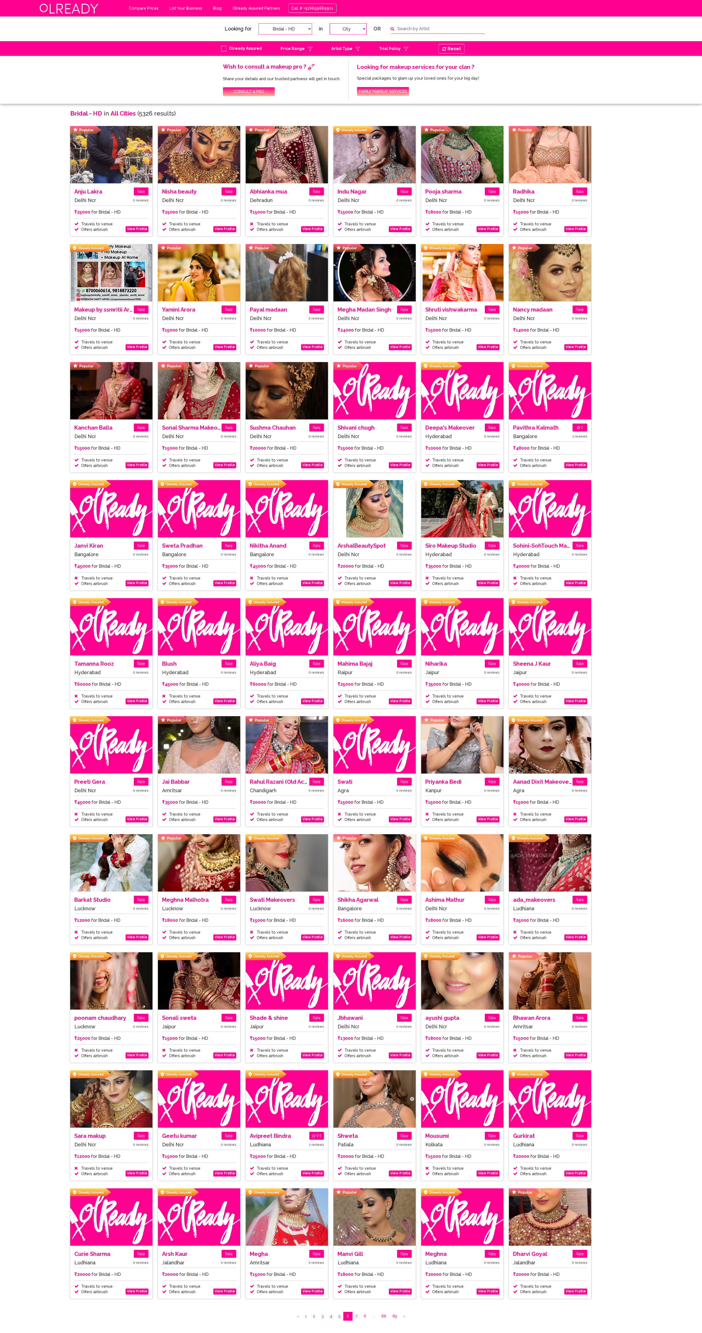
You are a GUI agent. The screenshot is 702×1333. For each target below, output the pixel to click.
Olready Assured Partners (256, 8)
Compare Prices (143, 8)
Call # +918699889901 (312, 8)
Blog (217, 8)
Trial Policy (390, 48)
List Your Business (185, 8)
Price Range (293, 48)
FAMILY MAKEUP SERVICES (383, 91)
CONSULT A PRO (249, 91)
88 (383, 1316)
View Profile (137, 229)
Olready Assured (245, 48)
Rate (141, 191)
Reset (454, 48)
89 (394, 1316)
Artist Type (341, 48)
